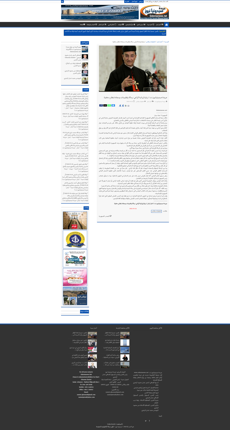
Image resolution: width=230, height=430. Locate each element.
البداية (166, 24)
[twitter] (145, 421)
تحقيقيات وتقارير (150, 42)
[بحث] (62, 1)
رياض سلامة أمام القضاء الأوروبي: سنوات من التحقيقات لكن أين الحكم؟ (139, 31)
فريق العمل (134, 1)
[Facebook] (149, 421)
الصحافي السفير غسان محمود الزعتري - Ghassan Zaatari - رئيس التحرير (72, 58)
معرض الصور (140, 25)
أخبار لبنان (158, 25)
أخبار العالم (101, 25)
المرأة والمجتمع (129, 25)
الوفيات (120, 25)
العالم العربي (111, 25)
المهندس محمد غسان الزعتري (72, 78)
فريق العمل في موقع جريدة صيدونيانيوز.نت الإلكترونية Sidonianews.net (73, 49)
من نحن (141, 1)
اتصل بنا (127, 1)
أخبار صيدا (149, 25)
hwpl (81, 25)
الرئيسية (166, 42)
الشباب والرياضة (91, 25)
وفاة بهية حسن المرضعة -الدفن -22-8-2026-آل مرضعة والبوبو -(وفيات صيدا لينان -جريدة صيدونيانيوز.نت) (75, 116)
